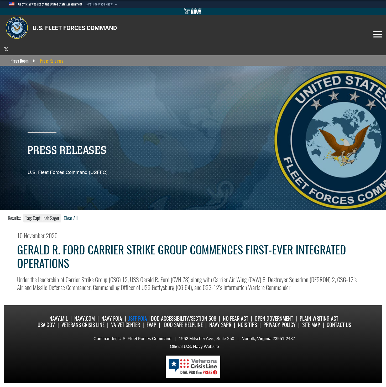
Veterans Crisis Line (83, 324)
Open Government (274, 318)
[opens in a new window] (6, 49)
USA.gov (46, 324)
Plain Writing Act (319, 318)
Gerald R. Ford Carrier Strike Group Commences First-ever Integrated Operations (181, 256)
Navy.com (84, 318)
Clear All (71, 218)
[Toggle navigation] (377, 34)
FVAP (151, 324)
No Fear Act (235, 318)
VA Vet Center (125, 324)
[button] (102, 4)
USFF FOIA (137, 318)
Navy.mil (58, 318)
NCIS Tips (247, 324)
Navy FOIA (111, 318)
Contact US (339, 324)
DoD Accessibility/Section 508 (183, 318)
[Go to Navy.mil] (193, 11)
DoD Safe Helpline (183, 324)
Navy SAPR (220, 324)
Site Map (311, 324)
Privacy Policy (279, 324)
